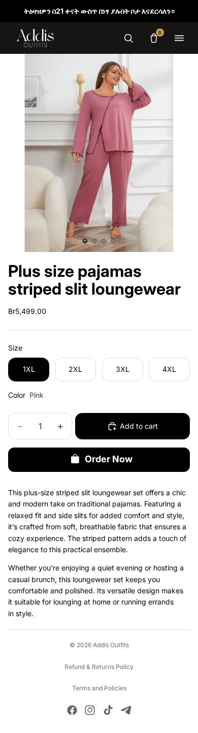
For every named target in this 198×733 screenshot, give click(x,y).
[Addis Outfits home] (35, 38)
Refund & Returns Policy (99, 667)
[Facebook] (72, 710)
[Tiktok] (108, 710)
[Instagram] (90, 710)
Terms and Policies (99, 688)
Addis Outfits (111, 645)
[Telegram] (126, 710)
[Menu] (179, 38)
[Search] (128, 38)
